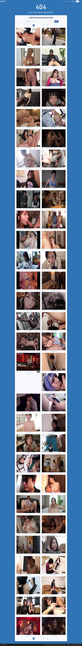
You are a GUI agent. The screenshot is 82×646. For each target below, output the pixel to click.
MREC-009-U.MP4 (54, 554)
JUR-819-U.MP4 (28, 168)
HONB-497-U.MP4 (28, 290)
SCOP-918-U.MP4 (28, 412)
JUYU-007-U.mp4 (28, 127)
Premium (64, 1)
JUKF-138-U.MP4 (28, 188)
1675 (44, 25)
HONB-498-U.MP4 (28, 249)
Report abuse (68, 644)
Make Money (69, 1)
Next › (48, 25)
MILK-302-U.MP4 (28, 46)
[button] (80, 1)
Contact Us (79, 644)
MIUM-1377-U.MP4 (54, 371)
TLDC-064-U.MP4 (28, 615)
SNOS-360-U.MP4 (28, 635)
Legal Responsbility (74, 644)
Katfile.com (3, 644)
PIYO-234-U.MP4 (28, 452)
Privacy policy (61, 644)
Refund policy (56, 644)
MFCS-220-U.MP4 (54, 46)
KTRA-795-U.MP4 (54, 66)
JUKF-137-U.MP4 (28, 229)
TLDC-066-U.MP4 (54, 615)
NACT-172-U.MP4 (28, 493)
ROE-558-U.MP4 (28, 432)
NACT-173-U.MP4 (54, 452)
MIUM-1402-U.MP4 (28, 371)
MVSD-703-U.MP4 (28, 574)
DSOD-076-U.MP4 (54, 351)
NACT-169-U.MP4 (54, 493)
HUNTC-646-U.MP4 (54, 229)
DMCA (64, 644)
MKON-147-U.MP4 (54, 574)
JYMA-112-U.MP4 (54, 127)
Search (56, 21)
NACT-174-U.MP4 (28, 473)
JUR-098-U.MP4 (53, 188)
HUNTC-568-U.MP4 (54, 249)
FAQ (52, 644)
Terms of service (48, 644)
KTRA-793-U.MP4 (54, 107)
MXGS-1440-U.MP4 (54, 534)
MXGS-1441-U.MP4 (29, 554)
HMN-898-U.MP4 (28, 310)
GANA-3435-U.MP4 (54, 310)
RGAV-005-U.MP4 (54, 412)
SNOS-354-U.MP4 (54, 635)
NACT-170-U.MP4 (28, 513)
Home (44, 644)
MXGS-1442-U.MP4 (54, 513)
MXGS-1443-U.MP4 (29, 534)
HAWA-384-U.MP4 (54, 290)
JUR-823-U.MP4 (53, 168)
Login (74, 1)
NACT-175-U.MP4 (54, 432)
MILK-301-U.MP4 (28, 66)
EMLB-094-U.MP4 (28, 351)
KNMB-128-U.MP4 (28, 107)
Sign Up (77, 1)
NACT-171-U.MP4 (54, 473)
